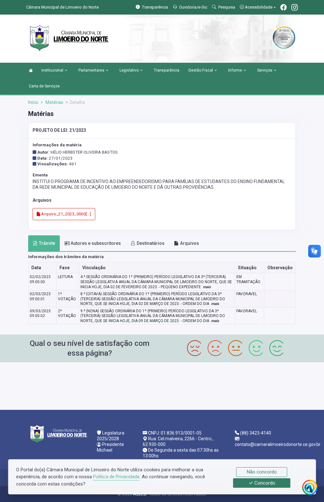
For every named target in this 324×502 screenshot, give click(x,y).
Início (33, 102)
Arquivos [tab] (189, 243)
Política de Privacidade (116, 477)
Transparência (166, 70)
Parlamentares (91, 70)
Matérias (54, 102)
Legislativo (129, 70)
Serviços (264, 70)
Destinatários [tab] (151, 243)
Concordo (264, 483)
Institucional (52, 70)
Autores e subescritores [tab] (96, 243)
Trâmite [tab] (47, 243)
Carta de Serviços (44, 86)
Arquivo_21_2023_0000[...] (65, 214)
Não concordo (262, 472)
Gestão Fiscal (200, 70)
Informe (235, 70)
